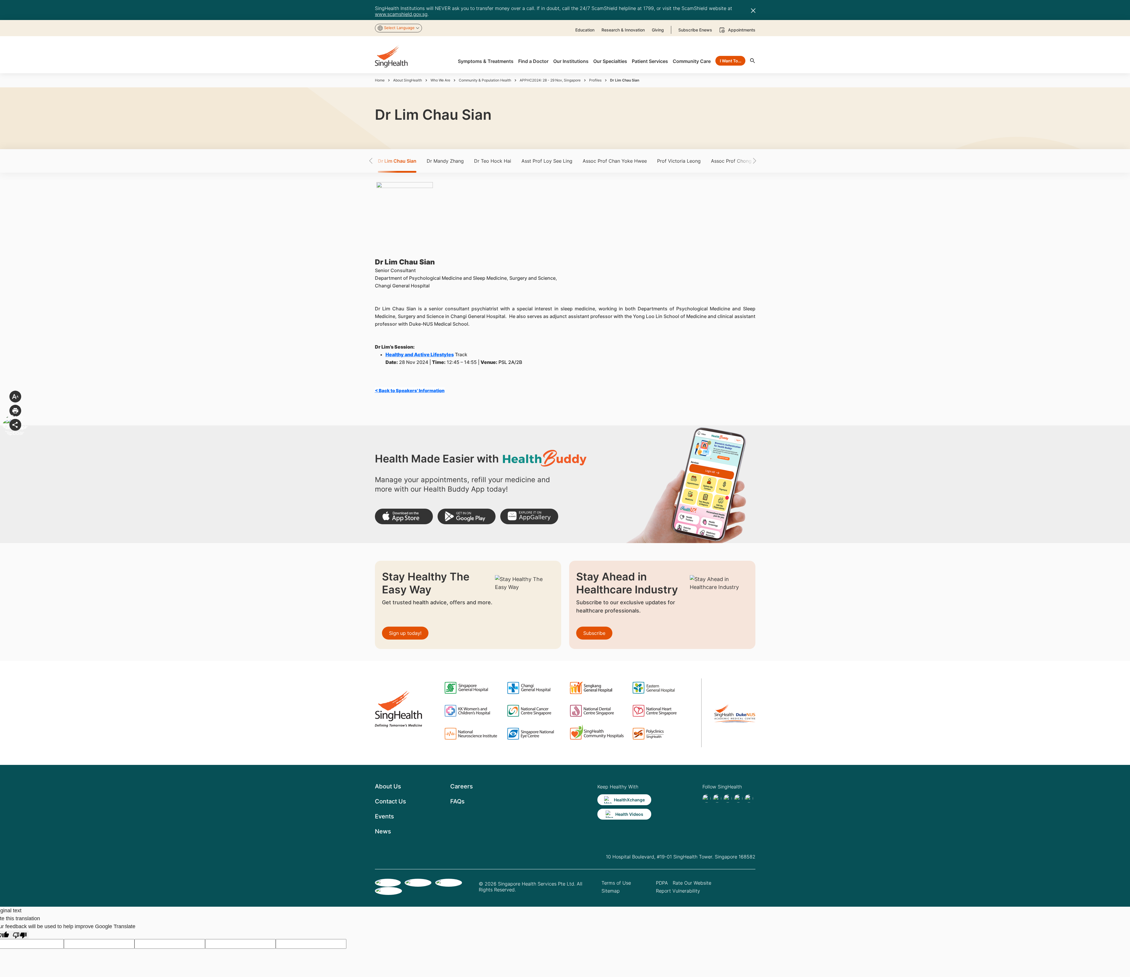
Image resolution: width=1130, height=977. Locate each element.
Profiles (595, 80)
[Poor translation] (20, 935)
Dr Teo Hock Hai (492, 161)
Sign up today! (405, 633)
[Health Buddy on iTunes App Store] (404, 516)
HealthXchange (629, 799)
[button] (381, 161)
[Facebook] (706, 798)
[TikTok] (717, 798)
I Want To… (730, 60)
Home (380, 80)
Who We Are (440, 80)
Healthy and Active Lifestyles (419, 354)
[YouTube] (749, 798)
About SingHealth (407, 80)
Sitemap (610, 891)
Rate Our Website (692, 883)
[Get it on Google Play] (467, 516)
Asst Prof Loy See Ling (546, 161)
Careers (461, 786)
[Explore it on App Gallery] (529, 516)
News (383, 831)
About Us (388, 786)
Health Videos (629, 814)
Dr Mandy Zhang (445, 161)
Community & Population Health (485, 80)
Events (384, 816)
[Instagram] (738, 798)
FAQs (457, 801)
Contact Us (390, 801)
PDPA (662, 883)
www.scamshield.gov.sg (401, 14)
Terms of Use (616, 883)
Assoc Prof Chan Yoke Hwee (615, 161)
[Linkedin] (728, 798)
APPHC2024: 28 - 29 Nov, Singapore (550, 80)
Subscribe (594, 633)
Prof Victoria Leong (679, 161)
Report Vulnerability (678, 891)
